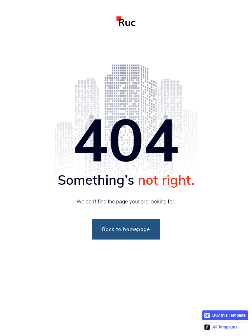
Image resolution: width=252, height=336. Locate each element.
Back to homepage (126, 229)
